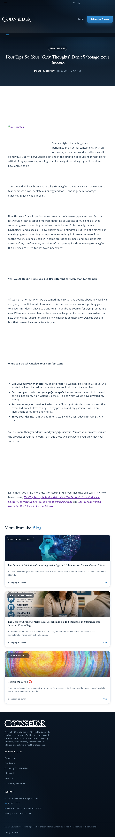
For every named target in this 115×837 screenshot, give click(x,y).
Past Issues (9, 763)
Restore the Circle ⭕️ (20, 682)
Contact (15, 832)
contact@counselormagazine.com (23, 798)
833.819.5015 (14, 803)
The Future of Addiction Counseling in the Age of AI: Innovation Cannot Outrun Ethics (56, 565)
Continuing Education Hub (16, 768)
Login (81, 19)
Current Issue (10, 758)
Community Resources (14, 783)
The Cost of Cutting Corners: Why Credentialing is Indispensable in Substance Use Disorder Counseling (54, 623)
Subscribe (8, 778)
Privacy (7, 832)
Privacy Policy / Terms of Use (17, 813)
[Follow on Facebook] (74, 3)
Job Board (9, 773)
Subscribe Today (100, 19)
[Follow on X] (79, 3)
